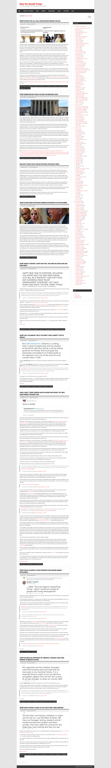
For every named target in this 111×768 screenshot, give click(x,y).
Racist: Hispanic (79, 119)
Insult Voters (55, 86)
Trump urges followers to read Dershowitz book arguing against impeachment (41, 571)
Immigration (78, 158)
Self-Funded (78, 186)
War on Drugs (78, 197)
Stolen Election (79, 96)
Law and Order (79, 165)
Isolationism (78, 163)
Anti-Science (78, 208)
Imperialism (78, 160)
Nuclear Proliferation (80, 176)
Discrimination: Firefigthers (81, 108)
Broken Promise (30, 158)
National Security (79, 172)
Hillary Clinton (34, 621)
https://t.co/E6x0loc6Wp (37, 510)
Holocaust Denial (79, 66)
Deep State (78, 50)
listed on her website (39, 518)
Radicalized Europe (79, 87)
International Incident (63, 86)
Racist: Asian (78, 116)
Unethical (77, 281)
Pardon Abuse (78, 259)
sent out (47, 320)
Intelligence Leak (79, 247)
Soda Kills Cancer (79, 94)
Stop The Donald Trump (31, 4)
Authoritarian (30, 86)
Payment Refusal (79, 263)
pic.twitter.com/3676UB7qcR (49, 510)
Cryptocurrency (79, 142)
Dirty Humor (78, 234)
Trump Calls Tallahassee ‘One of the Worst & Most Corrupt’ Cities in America (42, 336)
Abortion (77, 129)
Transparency (78, 194)
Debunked (43, 11)
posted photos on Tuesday (60, 638)
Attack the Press (23, 329)
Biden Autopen (79, 30)
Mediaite (22, 383)
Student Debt (78, 187)
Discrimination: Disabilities (81, 106)
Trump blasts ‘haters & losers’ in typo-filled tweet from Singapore (41, 708)
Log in (76, 293)
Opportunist (46, 386)
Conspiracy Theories (79, 26)
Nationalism (35, 701)
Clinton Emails (78, 40)
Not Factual (57, 329)
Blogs (73, 11)
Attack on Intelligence (80, 212)
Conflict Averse (79, 226)
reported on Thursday (30, 493)
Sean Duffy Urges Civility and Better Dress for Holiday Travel (39, 164)
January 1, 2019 (43, 297)
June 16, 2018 (43, 695)
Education (78, 145)
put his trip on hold (59, 309)
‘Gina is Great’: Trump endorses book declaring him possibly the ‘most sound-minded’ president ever (42, 393)
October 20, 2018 (44, 373)
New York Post (23, 751)
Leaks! (77, 73)
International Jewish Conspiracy (82, 69)
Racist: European (79, 117)
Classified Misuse (79, 223)
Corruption (78, 227)
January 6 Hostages (80, 72)
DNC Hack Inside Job (80, 53)
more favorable (23, 545)
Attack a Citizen (23, 86)
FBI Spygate (78, 57)
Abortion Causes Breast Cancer (82, 28)
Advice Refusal (79, 204)
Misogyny (78, 113)
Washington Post (23, 561)
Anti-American (79, 206)
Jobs (77, 164)
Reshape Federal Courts (80, 185)
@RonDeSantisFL (27, 368)
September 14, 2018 (44, 486)
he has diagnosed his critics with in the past (39, 302)
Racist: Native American (80, 123)
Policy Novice (78, 267)
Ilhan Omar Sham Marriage (81, 68)
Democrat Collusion (80, 51)
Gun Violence (37, 158)
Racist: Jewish (78, 120)
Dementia (78, 233)
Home (19, 11)
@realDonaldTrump (28, 643)
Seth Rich (77, 90)
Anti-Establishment (79, 133)
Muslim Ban (78, 171)
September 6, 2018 (41, 471)
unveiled (29, 313)
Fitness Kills (78, 60)
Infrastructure (78, 161)
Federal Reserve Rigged (80, 58)
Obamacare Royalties (80, 80)
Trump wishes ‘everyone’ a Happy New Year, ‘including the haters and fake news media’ (44, 265)
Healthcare (78, 154)
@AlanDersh (24, 606)
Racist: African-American (81, 114)
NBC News (22, 324)
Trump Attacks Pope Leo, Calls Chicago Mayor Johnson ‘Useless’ (40, 21)
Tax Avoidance (79, 277)
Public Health (78, 182)
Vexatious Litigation (80, 283)
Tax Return (78, 278)
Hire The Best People (24, 196)
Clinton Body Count (80, 37)
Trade (77, 193)
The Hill (21, 648)
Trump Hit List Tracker (28, 11)
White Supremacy (79, 126)
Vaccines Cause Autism (80, 100)
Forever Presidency (80, 237)
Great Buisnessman (80, 151)
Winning (62, 329)
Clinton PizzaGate (79, 44)
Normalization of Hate (50, 329)
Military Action (23, 88)
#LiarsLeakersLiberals (42, 643)
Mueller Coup (78, 75)
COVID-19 (78, 47)
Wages (77, 196)
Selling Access (78, 273)
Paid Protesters (79, 83)
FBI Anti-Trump (79, 55)
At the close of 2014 (61, 306)
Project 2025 (78, 181)
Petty (29, 88)
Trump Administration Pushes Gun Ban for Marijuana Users (39, 94)
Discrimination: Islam (80, 109)
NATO (77, 175)
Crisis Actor (78, 48)
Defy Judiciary (78, 231)
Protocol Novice (79, 270)
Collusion (77, 224)
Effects (59, 11)
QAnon (77, 86)
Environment (78, 146)
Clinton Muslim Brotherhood (81, 43)
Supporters (66, 11)
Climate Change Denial (80, 36)
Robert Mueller (42, 623)
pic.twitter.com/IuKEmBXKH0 (27, 469)
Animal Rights (78, 131)
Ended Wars (78, 54)
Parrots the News (30, 564)
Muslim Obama (79, 76)
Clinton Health (79, 41)
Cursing (77, 230)
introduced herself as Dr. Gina (45, 520)
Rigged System (79, 89)
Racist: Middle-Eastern (80, 121)
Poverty (77, 178)
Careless (77, 222)
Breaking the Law (79, 218)
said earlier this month (52, 625)
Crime (77, 140)
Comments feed (78, 296)
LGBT (77, 167)
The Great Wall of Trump (81, 190)
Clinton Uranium (79, 46)
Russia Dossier (51, 11)
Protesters (78, 269)
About (37, 11)
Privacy (77, 179)
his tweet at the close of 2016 (41, 304)
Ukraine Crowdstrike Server (81, 98)
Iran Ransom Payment (80, 71)
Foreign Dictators (43, 754)
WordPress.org (78, 297)
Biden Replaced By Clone (81, 32)
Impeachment (78, 242)
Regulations (78, 183)
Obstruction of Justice (80, 255)
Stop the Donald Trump (31, 23)
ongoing (34, 378)
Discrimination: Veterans (81, 112)
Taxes (77, 189)
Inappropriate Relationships (81, 244)
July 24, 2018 (40, 645)
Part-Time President (38, 564)
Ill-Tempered (48, 86)
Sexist (77, 124)
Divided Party (78, 236)
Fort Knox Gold (79, 61)
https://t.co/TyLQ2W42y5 (33, 484)
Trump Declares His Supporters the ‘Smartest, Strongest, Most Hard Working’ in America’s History (42, 659)
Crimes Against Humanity (81, 229)
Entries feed (77, 294)
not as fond (54, 552)
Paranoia (77, 258)
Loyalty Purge (78, 249)
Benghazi (77, 29)
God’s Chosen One (79, 64)
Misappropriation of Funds (81, 251)
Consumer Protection (80, 139)
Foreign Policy (42, 86)
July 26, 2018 (43, 611)
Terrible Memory (79, 280)
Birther (77, 35)
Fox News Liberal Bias (80, 62)
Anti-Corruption (79, 132)
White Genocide (79, 102)
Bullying (36, 86)
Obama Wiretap (79, 79)
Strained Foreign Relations (81, 276)
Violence (77, 284)
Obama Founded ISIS (80, 78)
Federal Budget (79, 147)
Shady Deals (78, 274)
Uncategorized (78, 200)
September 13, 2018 (41, 512)
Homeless (78, 157)
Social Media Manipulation (81, 93)
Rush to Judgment (79, 272)
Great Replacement (80, 65)
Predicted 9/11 (79, 84)
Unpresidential (78, 202)
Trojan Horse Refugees (80, 97)
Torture (77, 192)
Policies (76, 127)
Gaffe (77, 238)
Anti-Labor (78, 135)
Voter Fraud (78, 101)
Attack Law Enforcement (81, 211)
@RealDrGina (24, 509)
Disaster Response (79, 143)
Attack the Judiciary (80, 213)
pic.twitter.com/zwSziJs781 (53, 643)
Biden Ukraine (78, 33)
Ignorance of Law (79, 240)
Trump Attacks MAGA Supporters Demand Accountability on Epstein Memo (43, 203)
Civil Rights (78, 138)
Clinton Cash (78, 39)
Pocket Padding (79, 266)
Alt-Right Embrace (79, 205)
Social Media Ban (79, 91)
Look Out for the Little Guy (81, 168)
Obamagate (78, 82)
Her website (31, 491)
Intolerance (77, 104)
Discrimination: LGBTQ (80, 110)
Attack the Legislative (80, 215)
